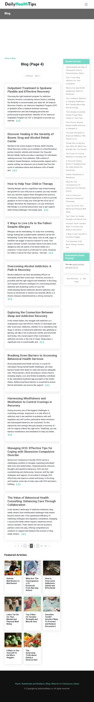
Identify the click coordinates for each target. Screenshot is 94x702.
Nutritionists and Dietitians (33, 684)
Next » (37, 76)
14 (41, 546)
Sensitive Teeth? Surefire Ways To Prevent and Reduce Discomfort (51, 620)
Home (7, 58)
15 (46, 546)
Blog (13, 58)
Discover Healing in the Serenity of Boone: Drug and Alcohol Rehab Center (30, 137)
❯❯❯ (18, 121)
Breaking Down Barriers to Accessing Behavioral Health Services (32, 357)
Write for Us (57, 684)
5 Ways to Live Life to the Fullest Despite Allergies (29, 224)
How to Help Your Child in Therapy (30, 184)
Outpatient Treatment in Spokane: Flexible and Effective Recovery (29, 89)
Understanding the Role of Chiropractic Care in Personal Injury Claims (76, 70)
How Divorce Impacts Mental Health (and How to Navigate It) (75, 125)
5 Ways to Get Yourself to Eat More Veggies (12, 654)
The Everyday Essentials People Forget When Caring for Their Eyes (75, 115)
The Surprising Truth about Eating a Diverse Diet (31, 655)
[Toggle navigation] (86, 4)
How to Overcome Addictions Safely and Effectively (50, 583)
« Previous (29, 76)
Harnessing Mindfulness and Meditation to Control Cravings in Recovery (29, 402)
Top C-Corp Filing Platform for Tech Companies (73, 80)
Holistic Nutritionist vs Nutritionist (13, 580)
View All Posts (72, 279)
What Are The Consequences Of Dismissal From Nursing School (32, 584)
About (76, 684)
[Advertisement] (47, 37)
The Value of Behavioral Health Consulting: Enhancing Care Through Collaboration (31, 501)
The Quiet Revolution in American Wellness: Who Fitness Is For (76, 136)
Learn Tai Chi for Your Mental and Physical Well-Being (12, 619)
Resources (68, 684)
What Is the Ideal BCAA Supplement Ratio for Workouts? (75, 91)
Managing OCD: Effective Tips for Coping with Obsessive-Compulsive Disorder (30, 451)
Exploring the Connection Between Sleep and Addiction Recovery (30, 314)
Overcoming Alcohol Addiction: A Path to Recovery (29, 268)
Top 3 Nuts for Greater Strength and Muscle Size (32, 618)
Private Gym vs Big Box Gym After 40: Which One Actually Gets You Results (76, 146)
